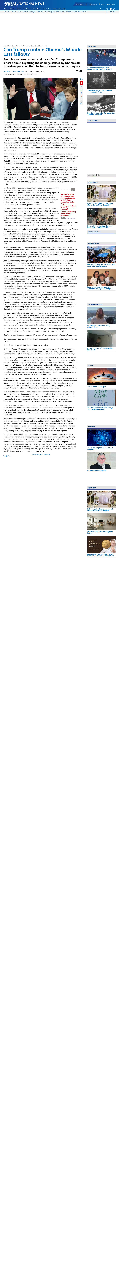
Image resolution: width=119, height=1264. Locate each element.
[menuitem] (5, 9)
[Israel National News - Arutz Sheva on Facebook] (104, 9)
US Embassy (21, 74)
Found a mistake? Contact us (40, 454)
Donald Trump (32, 74)
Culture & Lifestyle (29, 12)
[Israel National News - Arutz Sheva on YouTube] (110, 9)
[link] (101, 68)
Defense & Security (59, 9)
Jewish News (47, 9)
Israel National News (9, 46)
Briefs (19, 9)
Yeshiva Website (66, 12)
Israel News (27, 9)
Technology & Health (52, 12)
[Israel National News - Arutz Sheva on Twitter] (100, 9)
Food (19, 12)
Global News (37, 9)
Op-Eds (6, 12)
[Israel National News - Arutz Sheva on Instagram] (107, 9)
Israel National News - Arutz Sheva (19, 5)
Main (6, 9)
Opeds (18, 46)
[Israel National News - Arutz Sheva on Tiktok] (114, 9)
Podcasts (40, 12)
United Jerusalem (10, 74)
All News (12, 9)
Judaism (13, 12)
